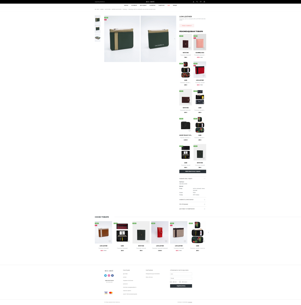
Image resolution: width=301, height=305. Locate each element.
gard (185, 80)
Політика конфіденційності (129, 287)
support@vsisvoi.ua (100, 1)
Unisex (102, 9)
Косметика (152, 5)
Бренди (175, 5)
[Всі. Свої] (150, 2)
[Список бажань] (201, 2)
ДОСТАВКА (125, 273)
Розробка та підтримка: (185, 302)
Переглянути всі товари (192, 171)
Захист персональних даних (130, 294)
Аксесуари (107, 9)
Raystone (186, 52)
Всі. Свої (97, 9)
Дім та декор (143, 5)
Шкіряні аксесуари (116, 9)
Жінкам (126, 5)
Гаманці (125, 9)
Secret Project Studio (185, 135)
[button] (174, 39)
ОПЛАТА (124, 277)
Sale (169, 5)
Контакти (125, 284)
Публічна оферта (127, 290)
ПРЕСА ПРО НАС (149, 277)
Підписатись (181, 286)
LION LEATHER (185, 16)
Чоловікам (134, 5)
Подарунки (161, 5)
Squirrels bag (200, 52)
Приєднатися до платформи (153, 273)
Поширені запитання (128, 280)
